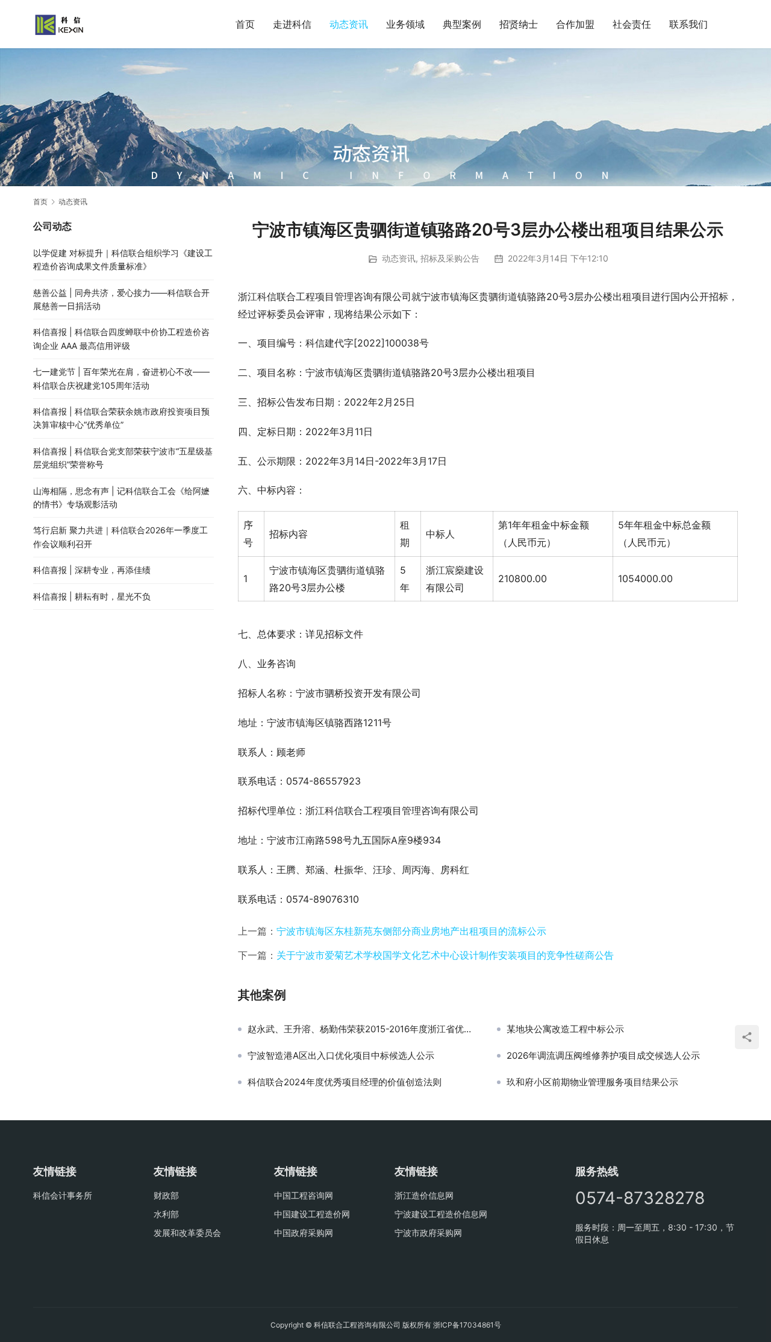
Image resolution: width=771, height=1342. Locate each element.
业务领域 (405, 24)
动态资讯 (348, 24)
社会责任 (632, 24)
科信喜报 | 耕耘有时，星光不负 (92, 596)
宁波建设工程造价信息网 (441, 1214)
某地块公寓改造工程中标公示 (565, 1029)
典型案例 (462, 24)
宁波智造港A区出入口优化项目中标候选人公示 (341, 1055)
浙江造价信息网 (424, 1195)
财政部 (166, 1195)
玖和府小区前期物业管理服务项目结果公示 (592, 1082)
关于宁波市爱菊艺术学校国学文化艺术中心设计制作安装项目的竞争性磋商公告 (445, 955)
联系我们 (688, 24)
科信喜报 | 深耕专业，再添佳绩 (92, 570)
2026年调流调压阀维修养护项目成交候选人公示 (603, 1055)
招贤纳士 (518, 24)
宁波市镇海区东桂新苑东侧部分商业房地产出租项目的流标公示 (411, 931)
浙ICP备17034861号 (467, 1324)
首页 (245, 24)
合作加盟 (575, 24)
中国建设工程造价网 (312, 1214)
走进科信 (292, 24)
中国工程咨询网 (303, 1195)
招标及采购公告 (449, 258)
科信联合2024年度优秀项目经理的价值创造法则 (345, 1082)
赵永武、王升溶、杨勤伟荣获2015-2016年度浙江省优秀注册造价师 (363, 1029)
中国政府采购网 (303, 1233)
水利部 (166, 1214)
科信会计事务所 (62, 1195)
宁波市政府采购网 (428, 1233)
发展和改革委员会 (187, 1233)
